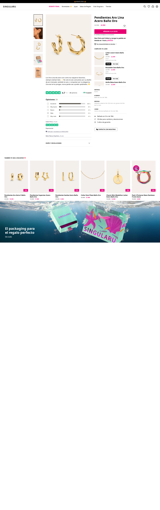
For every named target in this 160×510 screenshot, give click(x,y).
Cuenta (157, 6)
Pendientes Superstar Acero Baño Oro (40, 196)
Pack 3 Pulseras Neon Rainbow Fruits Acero (143, 196)
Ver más (115, 64)
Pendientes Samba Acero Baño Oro (66, 196)
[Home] (9, 6)
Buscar (145, 6)
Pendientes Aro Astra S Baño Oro (14, 196)
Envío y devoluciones (53, 143)
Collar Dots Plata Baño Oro (91, 195)
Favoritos (149, 6)
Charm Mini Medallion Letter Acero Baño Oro (117, 196)
